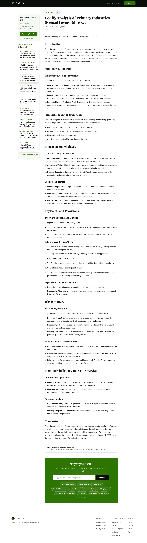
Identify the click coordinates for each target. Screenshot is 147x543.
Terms (130, 532)
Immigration (93, 493)
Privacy (130, 529)
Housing (72, 493)
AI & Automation (83, 484)
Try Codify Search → (29, 34)
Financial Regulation (68, 484)
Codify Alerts (100, 522)
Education (82, 493)
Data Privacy (97, 484)
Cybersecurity (60, 493)
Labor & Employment (102, 489)
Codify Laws (100, 529)
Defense (104, 493)
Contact (131, 525)
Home (130, 522)
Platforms (109, 3)
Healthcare (75, 489)
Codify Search (101, 525)
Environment (88, 489)
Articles (118, 3)
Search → (102, 478)
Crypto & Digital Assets (60, 489)
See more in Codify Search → (29, 155)
